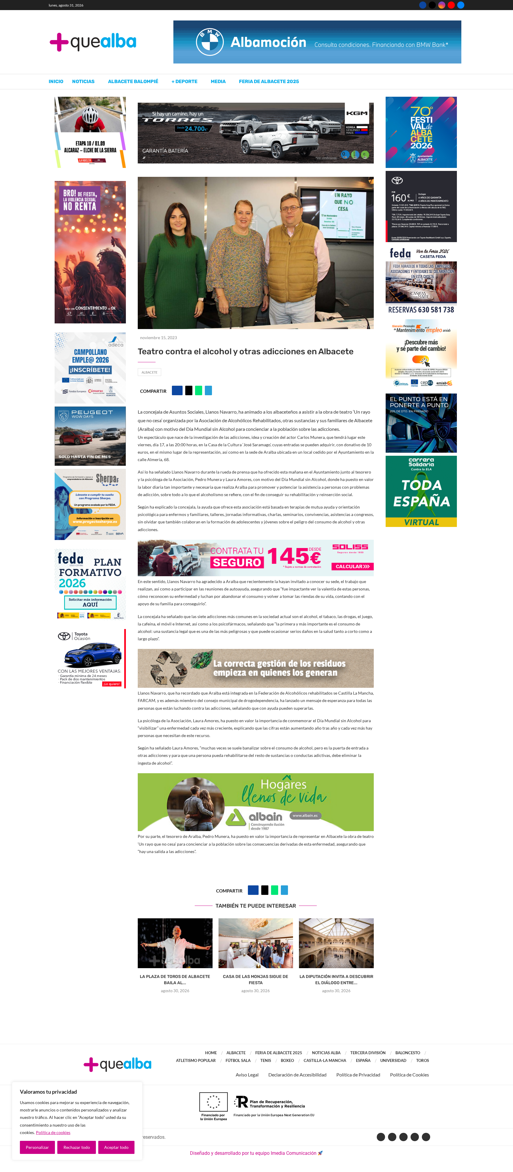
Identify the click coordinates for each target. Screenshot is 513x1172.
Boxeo (287, 1060)
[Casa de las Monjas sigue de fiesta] (255, 943)
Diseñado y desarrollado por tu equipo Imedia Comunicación (253, 1153)
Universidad (393, 1060)
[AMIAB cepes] (421, 322)
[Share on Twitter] (188, 390)
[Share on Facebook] (177, 390)
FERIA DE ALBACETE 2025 (278, 1052)
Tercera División (368, 1052)
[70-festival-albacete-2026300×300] (421, 99)
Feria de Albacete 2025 (269, 81)
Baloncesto (407, 1052)
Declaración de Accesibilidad (297, 1074)
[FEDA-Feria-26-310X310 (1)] (421, 248)
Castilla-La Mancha (325, 1060)
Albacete (149, 372)
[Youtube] (451, 5)
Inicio (56, 81)
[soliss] (256, 544)
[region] (77, 1121)
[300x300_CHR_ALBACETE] (421, 174)
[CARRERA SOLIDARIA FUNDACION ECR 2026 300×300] (421, 458)
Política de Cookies (409, 1074)
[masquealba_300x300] (90, 471)
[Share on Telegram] (208, 390)
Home (211, 1052)
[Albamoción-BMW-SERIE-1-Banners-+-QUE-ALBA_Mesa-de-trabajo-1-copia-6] (317, 23)
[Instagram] (441, 5)
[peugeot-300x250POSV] (421, 396)
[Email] (460, 5)
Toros (422, 1060)
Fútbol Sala (238, 1060)
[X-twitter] (392, 1137)
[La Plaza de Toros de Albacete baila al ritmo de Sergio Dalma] (175, 943)
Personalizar (37, 1147)
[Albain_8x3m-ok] (256, 777)
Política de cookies (53, 1132)
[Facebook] (422, 5)
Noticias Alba (326, 1052)
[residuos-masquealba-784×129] (256, 653)
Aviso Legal (247, 1074)
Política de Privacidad (358, 1074)
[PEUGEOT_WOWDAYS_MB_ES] (90, 409)
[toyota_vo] (90, 633)
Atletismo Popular (196, 1060)
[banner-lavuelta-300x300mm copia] (90, 99)
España (363, 1060)
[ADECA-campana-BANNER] (90, 335)
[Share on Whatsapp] (198, 390)
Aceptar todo (116, 1147)
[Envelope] (426, 1137)
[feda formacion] (90, 552)
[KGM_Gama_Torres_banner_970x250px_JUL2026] (256, 105)
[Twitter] (432, 5)
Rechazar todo (77, 1147)
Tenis (265, 1060)
